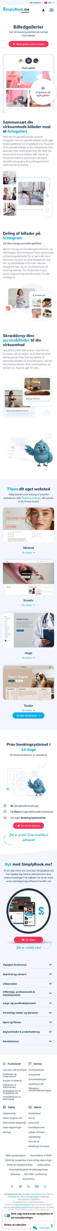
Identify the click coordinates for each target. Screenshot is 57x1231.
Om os (31, 1118)
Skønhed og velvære (14, 974)
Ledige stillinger (36, 1132)
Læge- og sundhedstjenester (19, 1003)
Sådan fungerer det (12, 1118)
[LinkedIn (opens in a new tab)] (28, 1186)
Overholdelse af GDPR (41, 1155)
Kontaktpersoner (36, 1127)
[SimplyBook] (16, 10)
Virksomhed (34, 1074)
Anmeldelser (34, 1113)
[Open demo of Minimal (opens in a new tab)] (28, 525)
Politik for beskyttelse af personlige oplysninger (28, 1160)
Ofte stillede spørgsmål (14, 1122)
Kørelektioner (11, 1041)
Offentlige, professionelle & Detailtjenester (19, 993)
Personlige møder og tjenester (20, 1012)
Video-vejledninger (12, 1127)
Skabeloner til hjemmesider (9, 1085)
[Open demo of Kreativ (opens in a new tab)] (28, 577)
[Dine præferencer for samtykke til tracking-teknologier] (52, 1226)
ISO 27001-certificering (35, 1174)
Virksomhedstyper (37, 1079)
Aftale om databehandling (20, 1164)
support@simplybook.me (24, 1204)
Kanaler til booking (12, 1080)
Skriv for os (33, 1141)
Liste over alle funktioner (15, 1069)
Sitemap (7, 1132)
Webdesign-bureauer (39, 1146)
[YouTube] (36, 1186)
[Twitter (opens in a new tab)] (20, 1186)
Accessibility (28, 1178)
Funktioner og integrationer (10, 1075)
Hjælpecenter (9, 1113)
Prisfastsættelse (36, 1069)
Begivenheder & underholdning (21, 1031)
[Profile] (43, 10)
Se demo (27, 552)
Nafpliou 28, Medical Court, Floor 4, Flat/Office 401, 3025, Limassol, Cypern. (30, 1195)
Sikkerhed (15, 1174)
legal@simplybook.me (23, 1207)
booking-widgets (31, 498)
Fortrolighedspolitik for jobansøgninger (28, 1169)
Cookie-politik (43, 1164)
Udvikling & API (36, 1084)
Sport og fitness (12, 1022)
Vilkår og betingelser (15, 1155)
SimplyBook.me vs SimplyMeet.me (11, 1091)
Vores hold (33, 1122)
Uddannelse (10, 983)
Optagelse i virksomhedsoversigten (39, 1089)
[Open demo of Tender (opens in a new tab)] (28, 683)
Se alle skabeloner (27, 715)
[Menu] (52, 10)
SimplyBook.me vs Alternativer (11, 1097)
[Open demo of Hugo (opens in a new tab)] (28, 630)
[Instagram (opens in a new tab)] (44, 1186)
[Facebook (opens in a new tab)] (12, 1186)
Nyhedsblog (34, 1136)
